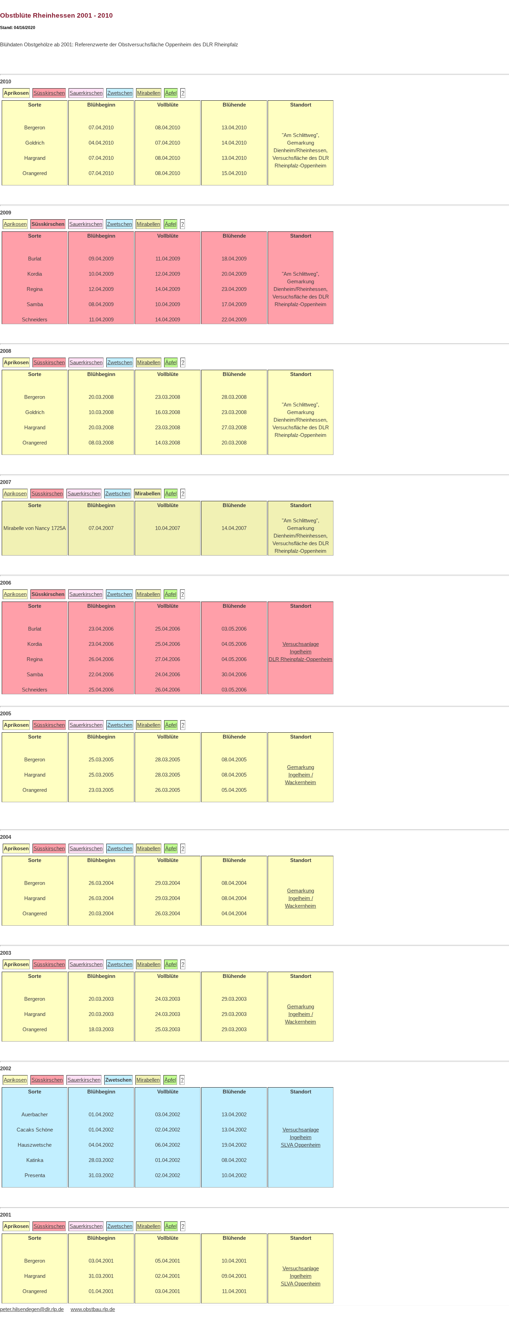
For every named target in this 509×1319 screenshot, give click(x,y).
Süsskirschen (49, 93)
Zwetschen (119, 93)
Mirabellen (148, 93)
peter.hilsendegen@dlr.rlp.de (32, 1309)
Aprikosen (15, 224)
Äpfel (171, 93)
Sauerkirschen (86, 93)
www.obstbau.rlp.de (93, 1309)
